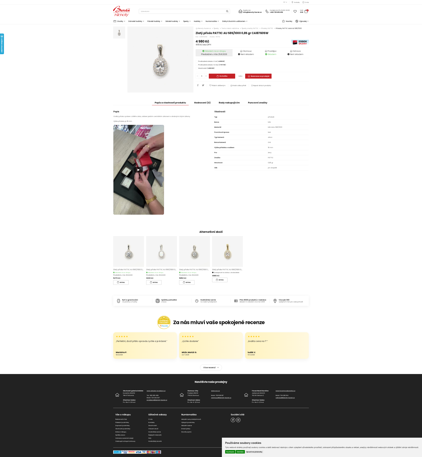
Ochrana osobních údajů (124, 438)
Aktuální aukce (186, 425)
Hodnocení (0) (202, 102)
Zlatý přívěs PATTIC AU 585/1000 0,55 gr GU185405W (168, 269)
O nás (307, 2)
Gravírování (152, 425)
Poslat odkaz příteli (239, 85)
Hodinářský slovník (155, 441)
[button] (138, 170)
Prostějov (271, 51)
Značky (120, 21)
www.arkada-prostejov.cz (156, 391)
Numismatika (211, 21)
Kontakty (297, 2)
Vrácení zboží (153, 429)
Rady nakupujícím (229, 102)
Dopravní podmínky (122, 425)
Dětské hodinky (172, 21)
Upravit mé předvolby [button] (254, 452)
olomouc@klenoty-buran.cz (221, 398)
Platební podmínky (122, 422)
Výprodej (302, 21)
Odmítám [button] (240, 452)
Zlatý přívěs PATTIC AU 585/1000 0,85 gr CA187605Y (234, 269)
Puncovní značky (257, 102)
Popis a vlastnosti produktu (170, 102)
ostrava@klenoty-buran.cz (285, 398)
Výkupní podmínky (188, 422)
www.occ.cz (215, 391)
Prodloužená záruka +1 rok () (211, 61)
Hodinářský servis (154, 432)
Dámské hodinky (135, 21)
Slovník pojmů (186, 432)
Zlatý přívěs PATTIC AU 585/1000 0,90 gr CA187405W (135, 269)
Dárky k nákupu (120, 432)
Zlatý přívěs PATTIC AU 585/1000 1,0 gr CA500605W (200, 269)
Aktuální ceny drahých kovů (191, 419)
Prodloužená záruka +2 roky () (212, 65)
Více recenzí (209, 367)
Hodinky (197, 21)
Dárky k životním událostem (233, 21)
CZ (284, 2)
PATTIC (218, 37)
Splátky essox (120, 435)
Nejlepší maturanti (154, 435)
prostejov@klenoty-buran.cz (157, 400)
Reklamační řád (121, 419)
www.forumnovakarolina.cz (285, 391)
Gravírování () (206, 68)
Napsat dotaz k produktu (262, 85)
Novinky (289, 21)
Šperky (186, 21)
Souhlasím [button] (230, 452)
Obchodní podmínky (122, 429)
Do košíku (223, 76)
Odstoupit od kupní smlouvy (125, 441)
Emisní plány (185, 429)
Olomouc (247, 51)
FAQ (149, 438)
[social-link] (233, 420)
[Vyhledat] (227, 11)
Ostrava (297, 51)
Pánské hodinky (153, 21)
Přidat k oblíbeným (218, 85)
